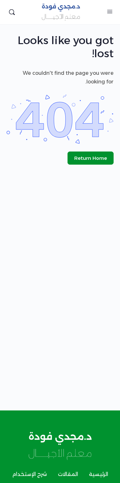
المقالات (68, 474)
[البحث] (12, 12)
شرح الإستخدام (29, 474)
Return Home (90, 158)
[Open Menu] (110, 11)
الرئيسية (98, 474)
